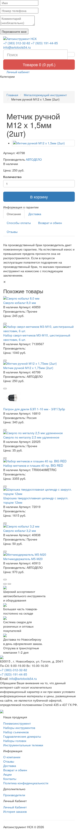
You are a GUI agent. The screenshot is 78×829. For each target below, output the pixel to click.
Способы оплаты (19, 223)
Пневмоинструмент (17, 723)
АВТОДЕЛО (34, 159)
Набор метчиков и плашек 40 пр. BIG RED (33, 465)
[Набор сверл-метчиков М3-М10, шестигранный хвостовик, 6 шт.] (39, 328)
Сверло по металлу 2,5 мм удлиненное (31, 437)
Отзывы (12, 231)
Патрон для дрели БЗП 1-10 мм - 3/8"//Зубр (34, 409)
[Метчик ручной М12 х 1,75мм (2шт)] (39, 363)
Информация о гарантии (21, 207)
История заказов (15, 811)
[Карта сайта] (1, 711)
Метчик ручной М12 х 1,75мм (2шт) (28, 368)
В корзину (39, 196)
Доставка (34, 214)
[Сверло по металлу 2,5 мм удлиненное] (39, 433)
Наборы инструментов (19, 727)
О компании (11, 757)
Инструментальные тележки (23, 745)
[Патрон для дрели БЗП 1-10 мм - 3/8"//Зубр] (39, 398)
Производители (14, 795)
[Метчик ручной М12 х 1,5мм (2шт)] (43, 143)
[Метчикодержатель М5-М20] (39, 554)
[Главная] (39, 38)
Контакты (9, 778)
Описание (14, 214)
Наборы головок (14, 740)
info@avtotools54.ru (17, 47)
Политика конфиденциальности (25, 783)
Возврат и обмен (50, 223)
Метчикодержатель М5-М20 (23, 559)
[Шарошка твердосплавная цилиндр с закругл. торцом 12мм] (39, 491)
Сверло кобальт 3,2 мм (19, 530)
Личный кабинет (17, 72)
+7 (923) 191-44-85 (44, 43)
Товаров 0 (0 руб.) (39, 64)
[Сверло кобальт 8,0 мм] (39, 298)
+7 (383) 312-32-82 (16, 43)
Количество (12, 177)
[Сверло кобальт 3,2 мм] (39, 526)
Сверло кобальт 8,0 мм (19, 302)
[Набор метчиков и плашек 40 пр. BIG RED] (39, 461)
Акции (7, 774)
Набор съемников (16, 732)
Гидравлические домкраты (22, 736)
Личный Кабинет (15, 807)
